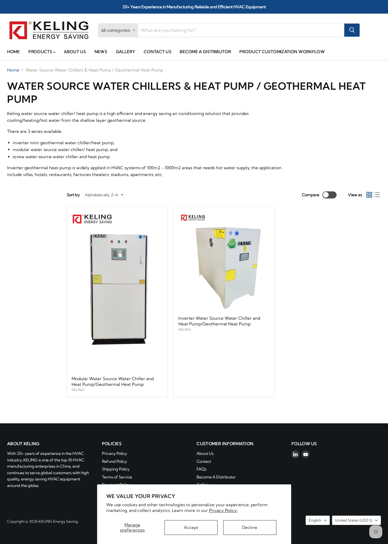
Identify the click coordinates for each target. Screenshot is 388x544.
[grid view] (369, 195)
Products (40, 51)
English (315, 520)
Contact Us (157, 51)
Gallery (125, 51)
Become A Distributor (205, 51)
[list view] (377, 195)
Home (13, 51)
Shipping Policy (116, 469)
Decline (249, 527)
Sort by (73, 195)
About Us (75, 51)
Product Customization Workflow (282, 51)
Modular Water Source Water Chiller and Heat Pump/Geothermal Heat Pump (113, 381)
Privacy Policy (114, 453)
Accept (191, 527)
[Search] (352, 30)
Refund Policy (114, 461)
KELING (78, 390)
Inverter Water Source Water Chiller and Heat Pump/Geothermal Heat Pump (219, 321)
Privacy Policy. (223, 510)
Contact (204, 461)
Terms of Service (117, 477)
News (101, 51)
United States (353, 520)
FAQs (201, 469)
